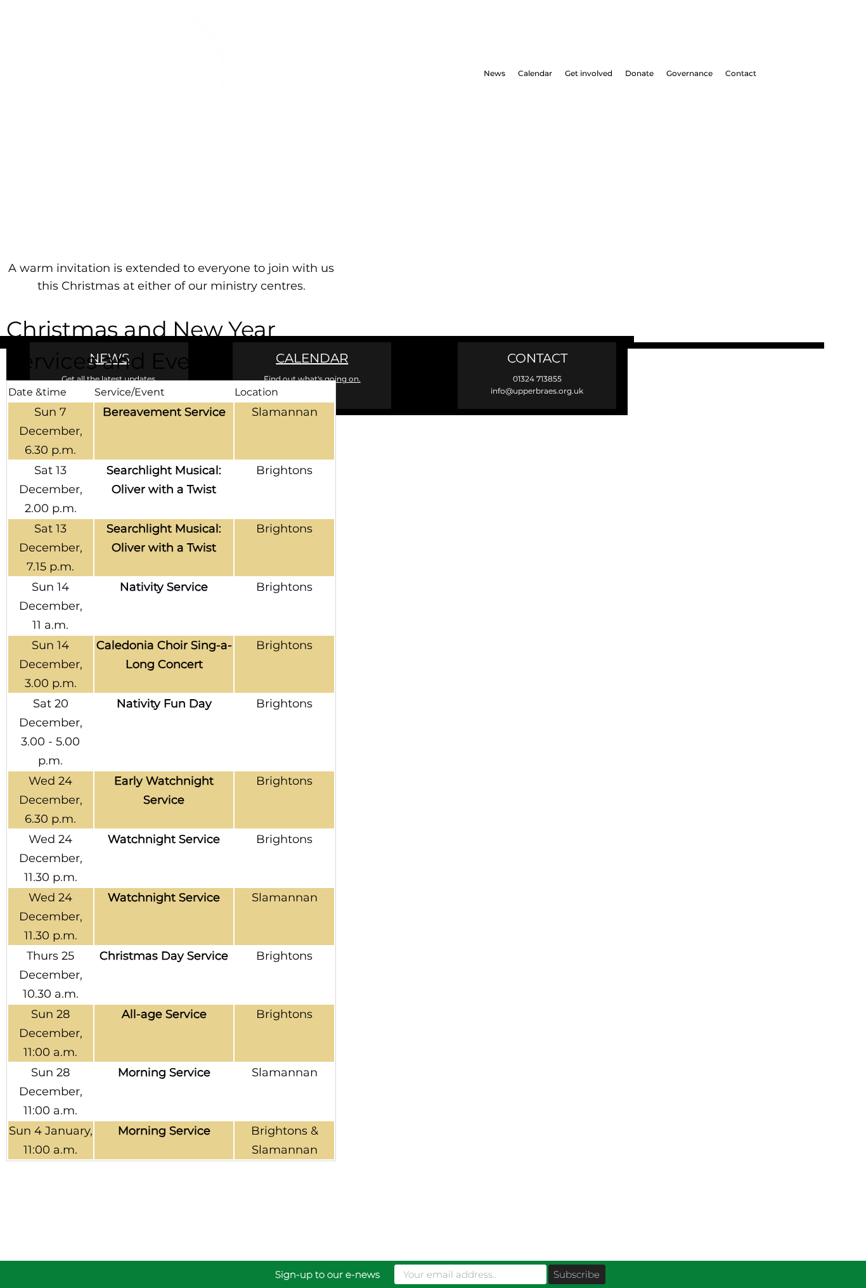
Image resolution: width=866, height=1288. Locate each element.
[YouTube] (141, 366)
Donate (639, 73)
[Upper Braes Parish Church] (201, 73)
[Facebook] (33, 366)
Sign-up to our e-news (327, 1274)
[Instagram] (87, 366)
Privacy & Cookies (630, 490)
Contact (740, 73)
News (494, 73)
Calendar (535, 73)
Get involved (588, 73)
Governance (689, 73)
